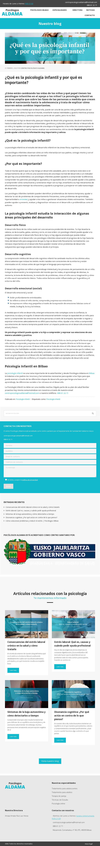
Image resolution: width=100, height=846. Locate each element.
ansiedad (23, 199)
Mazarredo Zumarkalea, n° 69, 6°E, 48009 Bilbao (72, 830)
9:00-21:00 (29, 3)
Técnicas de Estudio (60, 800)
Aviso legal (89, 844)
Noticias (90, 10)
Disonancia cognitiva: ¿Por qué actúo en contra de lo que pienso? (31, 517)
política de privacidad (30, 480)
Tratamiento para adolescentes (64, 788)
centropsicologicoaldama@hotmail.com (81, 2)
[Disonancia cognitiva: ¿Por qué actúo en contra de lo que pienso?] (73, 694)
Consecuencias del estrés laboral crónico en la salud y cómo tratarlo (33, 507)
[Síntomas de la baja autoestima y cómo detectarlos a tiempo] (26, 694)
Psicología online (58, 803)
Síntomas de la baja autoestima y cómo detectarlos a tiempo (30, 514)
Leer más (13, 670)
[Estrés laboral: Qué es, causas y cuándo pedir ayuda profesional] (73, 624)
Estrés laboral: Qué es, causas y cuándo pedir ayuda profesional (31, 510)
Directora (77, 10)
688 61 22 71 (92, 5)
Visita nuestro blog (50, 761)
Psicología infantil (23, 399)
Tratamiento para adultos (62, 792)
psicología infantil (15, 373)
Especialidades (60, 10)
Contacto (90, 15)
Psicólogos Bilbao (39, 10)
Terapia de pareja (59, 796)
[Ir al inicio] (12, 14)
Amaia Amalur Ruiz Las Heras (16, 816)
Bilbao (92, 373)
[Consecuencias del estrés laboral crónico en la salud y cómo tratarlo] (26, 624)
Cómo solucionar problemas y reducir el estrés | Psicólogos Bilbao (32, 521)
